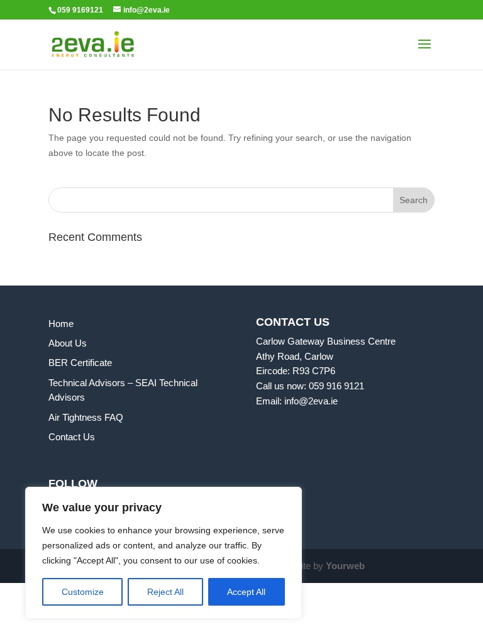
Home (61, 323)
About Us (67, 343)
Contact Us (71, 436)
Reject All (165, 592)
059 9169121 (80, 10)
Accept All (246, 592)
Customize (83, 592)
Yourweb (345, 565)
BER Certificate (80, 362)
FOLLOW (72, 483)
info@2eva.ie (311, 401)
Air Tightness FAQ (85, 417)
